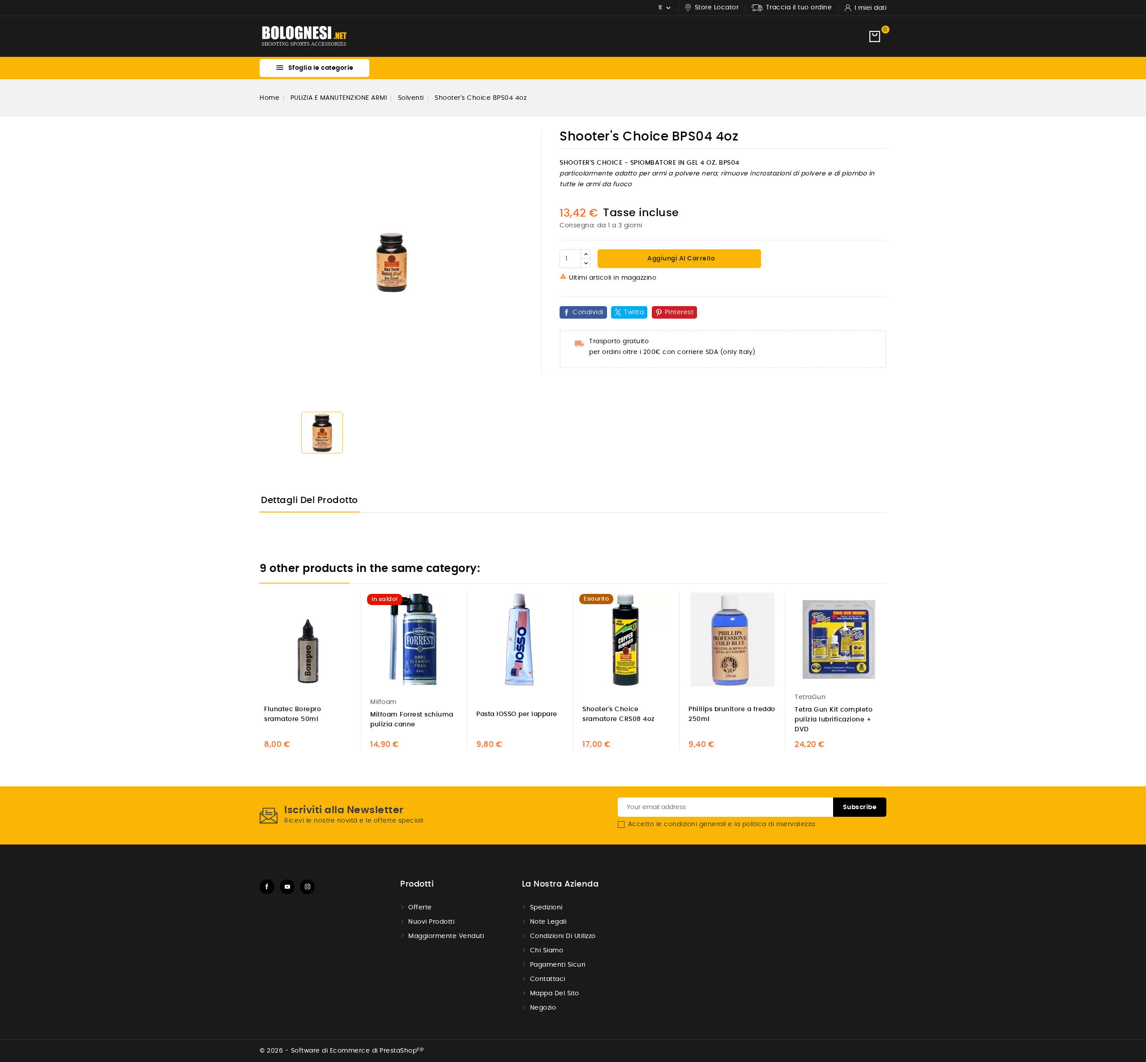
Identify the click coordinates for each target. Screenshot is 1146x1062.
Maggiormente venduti (446, 936)
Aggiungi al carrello (680, 259)
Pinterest (679, 312)
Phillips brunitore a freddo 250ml (731, 714)
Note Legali (548, 922)
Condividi (588, 312)
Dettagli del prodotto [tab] (309, 500)
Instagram (307, 886)
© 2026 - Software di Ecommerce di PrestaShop (341, 1051)
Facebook (267, 886)
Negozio (543, 1008)
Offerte (420, 907)
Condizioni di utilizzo (563, 936)
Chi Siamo (547, 950)
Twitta (634, 312)
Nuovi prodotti (431, 922)
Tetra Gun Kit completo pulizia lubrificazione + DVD (833, 720)
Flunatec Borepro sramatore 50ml (292, 714)
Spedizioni (546, 907)
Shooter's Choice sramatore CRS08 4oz (618, 714)
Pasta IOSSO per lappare (516, 714)
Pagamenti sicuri (558, 965)
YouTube (287, 886)
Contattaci (547, 979)
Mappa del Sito (554, 993)
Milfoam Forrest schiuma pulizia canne (411, 720)
